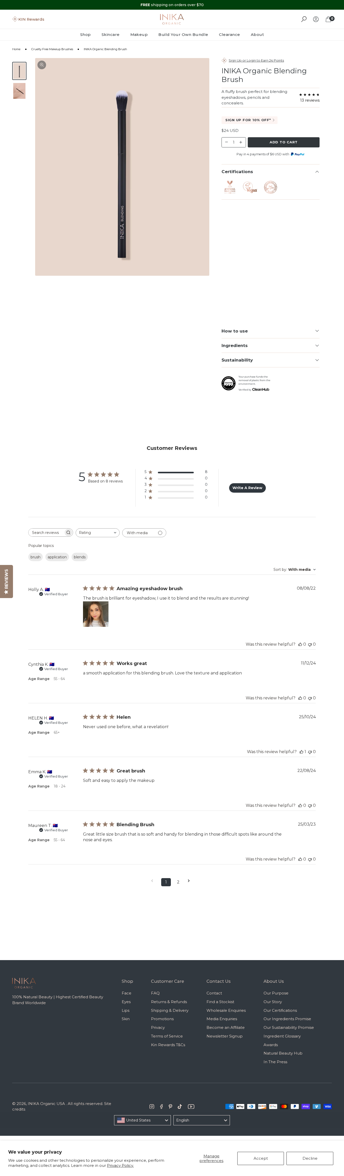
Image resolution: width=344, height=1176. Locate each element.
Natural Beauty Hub (283, 1053)
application (57, 557)
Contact (214, 993)
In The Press (275, 1061)
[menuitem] (88, 34)
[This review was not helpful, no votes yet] (310, 644)
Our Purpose (276, 993)
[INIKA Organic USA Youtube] (191, 1106)
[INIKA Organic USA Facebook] (161, 1106)
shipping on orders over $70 (172, 5)
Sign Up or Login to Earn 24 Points (256, 60)
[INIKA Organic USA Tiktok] (180, 1106)
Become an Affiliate (226, 1027)
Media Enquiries (222, 1018)
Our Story (273, 1001)
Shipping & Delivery (169, 1010)
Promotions (162, 1018)
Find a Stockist (220, 1001)
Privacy (158, 1027)
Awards (271, 1044)
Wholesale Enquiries (226, 1010)
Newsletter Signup (225, 1036)
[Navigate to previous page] (154, 880)
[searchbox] (46, 532)
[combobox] (98, 532)
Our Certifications (280, 1010)
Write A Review (247, 488)
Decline (310, 1158)
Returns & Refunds (169, 1001)
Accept (261, 1158)
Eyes (126, 1001)
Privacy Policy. (120, 1165)
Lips (125, 1010)
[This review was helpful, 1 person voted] (301, 751)
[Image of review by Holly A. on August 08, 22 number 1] (95, 614)
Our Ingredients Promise (287, 1018)
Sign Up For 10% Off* (248, 120)
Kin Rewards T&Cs (168, 1044)
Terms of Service (167, 1036)
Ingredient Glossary (282, 1036)
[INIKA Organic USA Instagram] (151, 1106)
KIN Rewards (31, 19)
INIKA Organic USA (46, 1103)
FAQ (155, 993)
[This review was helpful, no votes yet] (300, 644)
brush (35, 557)
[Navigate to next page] (190, 880)
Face (126, 993)
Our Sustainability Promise (289, 1027)
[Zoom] (41, 65)
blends (80, 557)
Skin (126, 1018)
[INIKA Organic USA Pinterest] (170, 1106)
